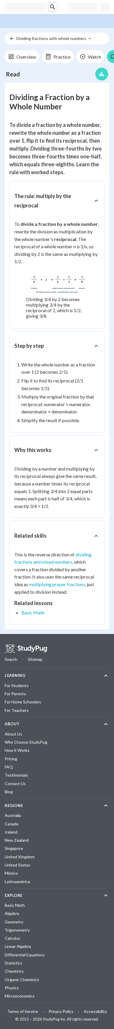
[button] (57, 201)
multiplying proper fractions (57, 584)
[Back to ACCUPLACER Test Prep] (11, 38)
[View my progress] (101, 74)
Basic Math (32, 612)
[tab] (22, 56)
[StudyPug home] (26, 648)
